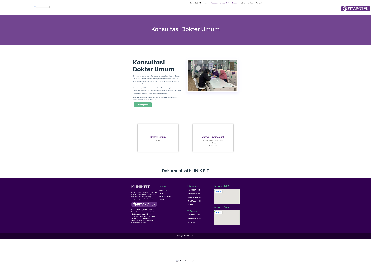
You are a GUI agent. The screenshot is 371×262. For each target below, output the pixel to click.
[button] (143, 104)
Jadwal (250, 3)
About (206, 3)
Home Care (163, 190)
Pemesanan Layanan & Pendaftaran (224, 3)
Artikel (243, 3)
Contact (259, 3)
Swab (161, 193)
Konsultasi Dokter (165, 196)
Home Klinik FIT (195, 3)
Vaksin (161, 199)
